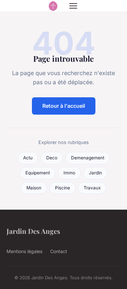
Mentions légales (24, 251)
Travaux (92, 187)
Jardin (95, 172)
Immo (69, 172)
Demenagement (87, 157)
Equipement (37, 172)
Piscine (62, 187)
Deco (51, 157)
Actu (28, 157)
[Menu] (73, 6)
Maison (33, 187)
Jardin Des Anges (33, 230)
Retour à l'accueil (63, 106)
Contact (58, 251)
